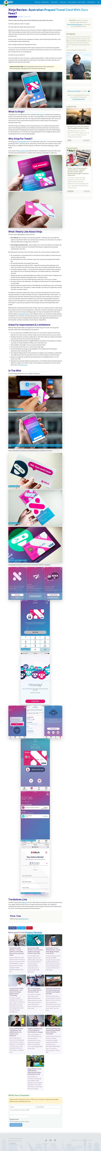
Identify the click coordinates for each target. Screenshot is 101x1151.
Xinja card (24, 902)
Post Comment (16, 1125)
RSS (78, 1140)
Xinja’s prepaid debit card (22, 141)
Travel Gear (63, 2)
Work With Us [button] (91, 2)
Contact (90, 1140)
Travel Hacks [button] (54, 2)
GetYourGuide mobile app (74, 24)
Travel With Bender (18, 1138)
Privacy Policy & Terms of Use (14, 1140)
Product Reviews (72, 2)
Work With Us (84, 1140)
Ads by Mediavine (12, 1143)
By (27, 16)
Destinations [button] (45, 2)
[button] (98, 2)
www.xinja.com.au (23, 919)
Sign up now (23, 365)
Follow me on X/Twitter (73, 91)
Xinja (41, 114)
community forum (23, 314)
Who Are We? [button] (81, 2)
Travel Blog (73, 1140)
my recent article (23, 151)
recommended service (78, 99)
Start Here (37, 2)
